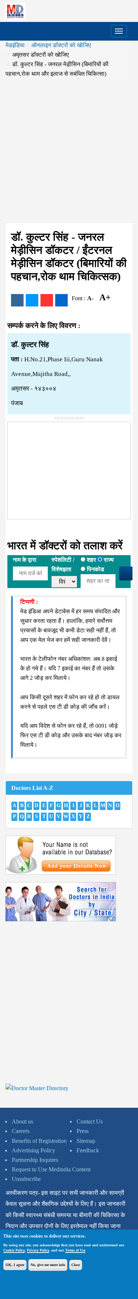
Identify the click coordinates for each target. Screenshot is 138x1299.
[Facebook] (17, 300)
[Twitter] (32, 300)
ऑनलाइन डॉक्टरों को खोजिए (61, 45)
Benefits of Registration (39, 1141)
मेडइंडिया (15, 45)
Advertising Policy (33, 1150)
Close (75, 1265)
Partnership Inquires (35, 1160)
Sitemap (86, 1141)
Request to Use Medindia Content (51, 1169)
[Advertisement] (69, 150)
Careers (20, 1131)
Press (83, 1131)
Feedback (88, 1150)
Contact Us (90, 1121)
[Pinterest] (46, 300)
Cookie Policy (14, 1250)
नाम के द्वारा (24, 560)
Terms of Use (75, 1250)
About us (22, 1121)
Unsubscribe (26, 1179)
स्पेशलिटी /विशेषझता (63, 564)
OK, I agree (15, 1265)
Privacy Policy (38, 1250)
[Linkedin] (61, 300)
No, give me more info (48, 1265)
